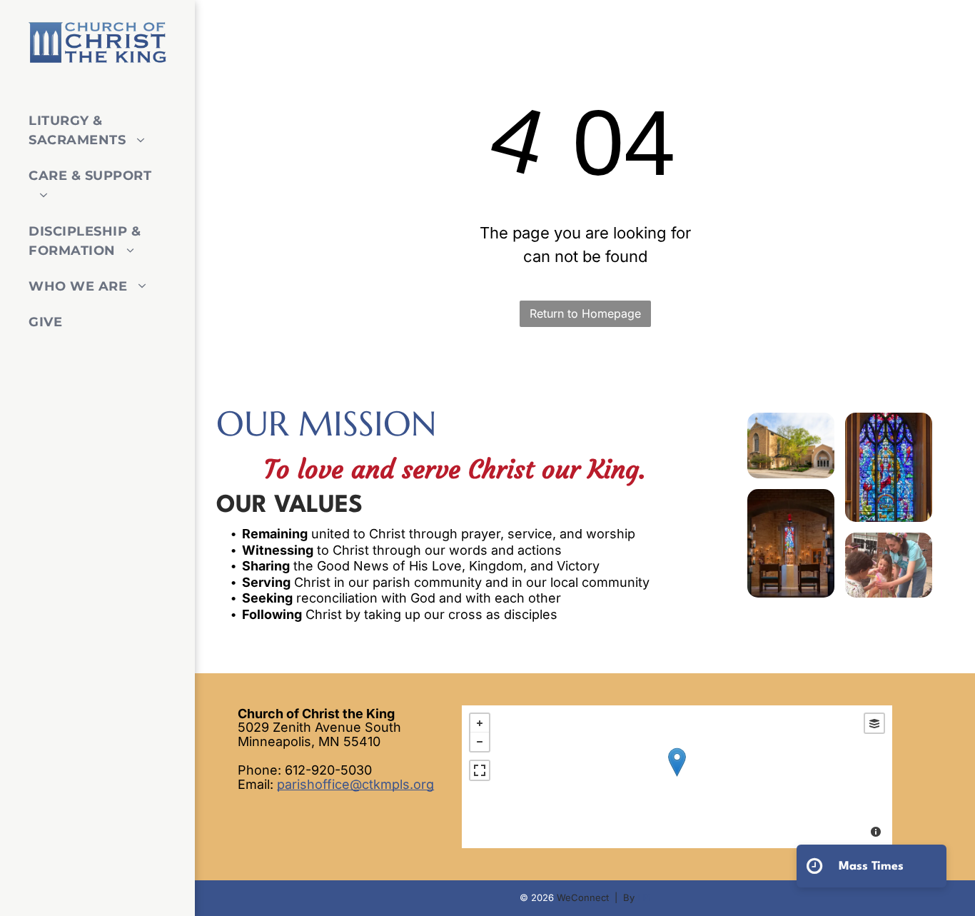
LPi (643, 897)
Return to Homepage (585, 313)
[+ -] (676, 776)
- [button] (479, 742)
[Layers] (874, 723)
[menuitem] (92, 131)
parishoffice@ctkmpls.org (355, 784)
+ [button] (479, 723)
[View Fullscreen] (479, 770)
